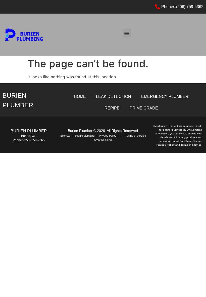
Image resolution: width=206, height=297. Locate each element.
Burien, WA (28, 136)
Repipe (112, 108)
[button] (127, 33)
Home (80, 96)
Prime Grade (144, 108)
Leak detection (113, 96)
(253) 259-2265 (34, 140)
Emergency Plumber (164, 96)
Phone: (18, 140)
